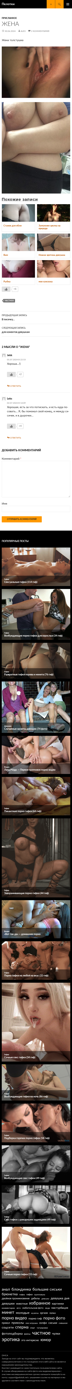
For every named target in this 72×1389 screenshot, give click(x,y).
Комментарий (11, 458)
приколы (18, 1322)
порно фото (54, 1318)
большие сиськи (47, 1289)
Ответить (15, 386)
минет (8, 1312)
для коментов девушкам (16, 330)
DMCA (5, 1355)
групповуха (39, 1295)
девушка (45, 1299)
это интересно (30, 1340)
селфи (43, 1323)
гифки (29, 1295)
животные (22, 1304)
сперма (21, 1327)
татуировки (42, 1328)
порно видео (14, 1318)
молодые (23, 1312)
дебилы (35, 1298)
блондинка (21, 1289)
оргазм (44, 1313)
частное (9, 301)
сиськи (52, 1323)
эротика (11, 1339)
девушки (8, 1303)
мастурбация (59, 1307)
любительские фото (32, 1308)
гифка (22, 1295)
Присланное (9, 18)
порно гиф (35, 1318)
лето (18, 1308)
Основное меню (68, 4)
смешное (63, 1323)
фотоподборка (12, 1333)
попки (52, 1313)
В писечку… (14, 317)
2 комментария (40, 31)
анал (6, 1289)
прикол (6, 1323)
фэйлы (27, 1334)
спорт (32, 1328)
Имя (4, 503)
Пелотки (8, 4)
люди (47, 1308)
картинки (58, 1303)
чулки (56, 1333)
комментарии (8, 1308)
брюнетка (10, 1294)
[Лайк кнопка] (6, 289)
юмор (46, 1340)
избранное (39, 1303)
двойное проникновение (16, 1298)
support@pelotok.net (18, 1377)
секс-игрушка (32, 1323)
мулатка (34, 1313)
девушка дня (60, 1298)
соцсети (8, 1327)
